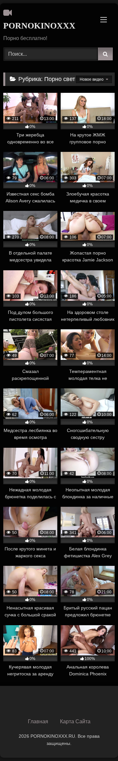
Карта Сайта (75, 721)
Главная (38, 721)
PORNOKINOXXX (39, 26)
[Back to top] (97, 741)
